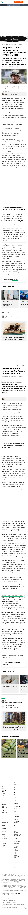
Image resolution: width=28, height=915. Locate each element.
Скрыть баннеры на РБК (16, 796)
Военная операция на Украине (8, 44)
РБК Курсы (15, 853)
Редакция (16, 819)
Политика (3, 449)
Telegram (15, 279)
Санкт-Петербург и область (4, 807)
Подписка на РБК (16, 799)
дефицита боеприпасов (8, 254)
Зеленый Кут (16, 271)
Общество (3, 786)
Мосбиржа (14, 893)
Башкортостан (4, 815)
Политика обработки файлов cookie (9, 907)
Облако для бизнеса (16, 831)
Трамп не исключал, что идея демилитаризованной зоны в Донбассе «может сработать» (13, 547)
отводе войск (5, 216)
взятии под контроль (20, 159)
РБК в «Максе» (7, 286)
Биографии (3, 795)
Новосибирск (4, 812)
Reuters (10, 477)
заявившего (5, 527)
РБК (2, 205)
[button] (14, 39)
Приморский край (4, 846)
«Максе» (5, 664)
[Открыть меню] (25, 2)
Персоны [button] (12, 697)
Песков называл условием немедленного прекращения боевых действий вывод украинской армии (12, 593)
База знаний (4, 796)
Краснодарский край (4, 823)
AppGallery (16, 867)
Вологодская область (4, 818)
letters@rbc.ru (21, 888)
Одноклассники (17, 786)
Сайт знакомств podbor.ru (16, 846)
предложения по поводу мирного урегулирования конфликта (11, 632)
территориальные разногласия (11, 579)
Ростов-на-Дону (3, 832)
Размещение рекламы (16, 822)
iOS (15, 864)
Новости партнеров (10, 737)
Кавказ (2, 840)
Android (15, 865)
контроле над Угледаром (9, 247)
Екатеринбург (4, 810)
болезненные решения (8, 626)
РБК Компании (16, 850)
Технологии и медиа (4, 791)
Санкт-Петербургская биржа (10, 894)
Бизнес (3, 788)
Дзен (15, 789)
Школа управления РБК (16, 856)
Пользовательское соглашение (8, 902)
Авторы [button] (3, 312)
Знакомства (16, 843)
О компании (16, 814)
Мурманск (3, 843)
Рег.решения (16, 841)
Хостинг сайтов (16, 839)
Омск (2, 814)
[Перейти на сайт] (14, 39)
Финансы (3, 793)
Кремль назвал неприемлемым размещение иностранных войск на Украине (13, 445)
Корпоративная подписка (17, 802)
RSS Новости (17, 808)
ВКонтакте (16, 784)
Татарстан (3, 834)
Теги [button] (7, 312)
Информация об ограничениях (8, 898)
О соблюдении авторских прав (8, 900)
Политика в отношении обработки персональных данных (13, 904)
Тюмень (3, 836)
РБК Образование (4, 799)
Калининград (4, 820)
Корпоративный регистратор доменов (16, 835)
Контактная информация (16, 817)
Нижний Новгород (3, 826)
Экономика (3, 784)
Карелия (3, 841)
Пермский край (3, 829)
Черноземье (4, 838)
